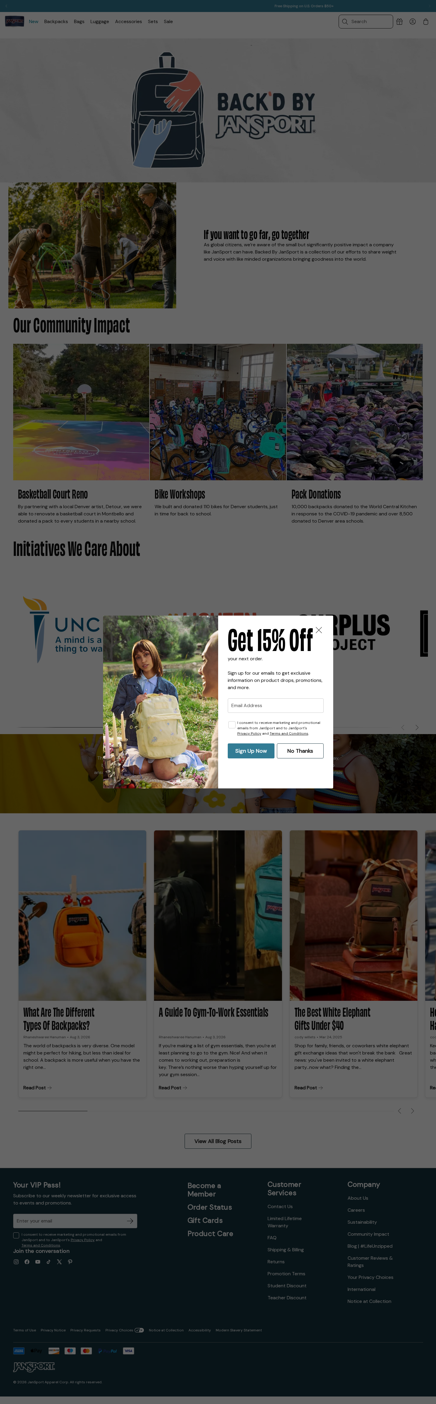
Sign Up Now (251, 750)
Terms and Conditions (289, 733)
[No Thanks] (319, 630)
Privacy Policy (249, 733)
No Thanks (300, 750)
